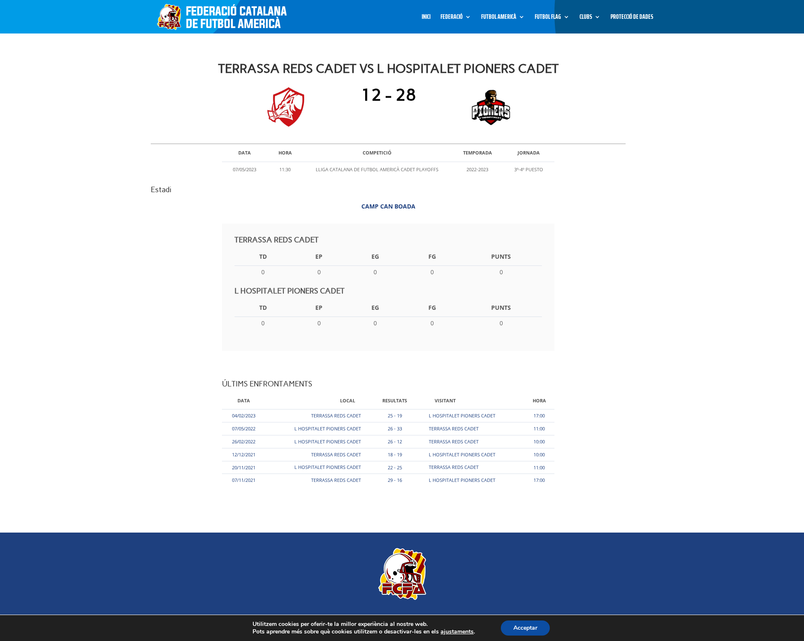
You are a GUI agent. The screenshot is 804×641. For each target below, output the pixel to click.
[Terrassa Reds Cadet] (287, 107)
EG (375, 256)
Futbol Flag (548, 18)
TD (263, 256)
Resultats (394, 400)
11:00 (539, 428)
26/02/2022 (243, 441)
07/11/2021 (243, 480)
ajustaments (457, 632)
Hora (539, 400)
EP (318, 256)
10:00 (539, 441)
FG (432, 256)
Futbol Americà (498, 18)
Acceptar (525, 628)
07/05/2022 (243, 428)
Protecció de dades (632, 18)
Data (243, 400)
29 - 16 (395, 480)
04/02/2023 (243, 415)
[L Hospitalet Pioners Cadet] (488, 107)
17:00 (539, 415)
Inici (426, 18)
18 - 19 (395, 454)
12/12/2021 (243, 454)
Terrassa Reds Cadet (336, 415)
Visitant (445, 400)
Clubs (586, 18)
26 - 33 (395, 428)
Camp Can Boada (388, 206)
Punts (501, 256)
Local (347, 400)
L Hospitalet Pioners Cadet (462, 415)
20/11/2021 (243, 467)
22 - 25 (395, 467)
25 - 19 (395, 415)
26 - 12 (395, 441)
